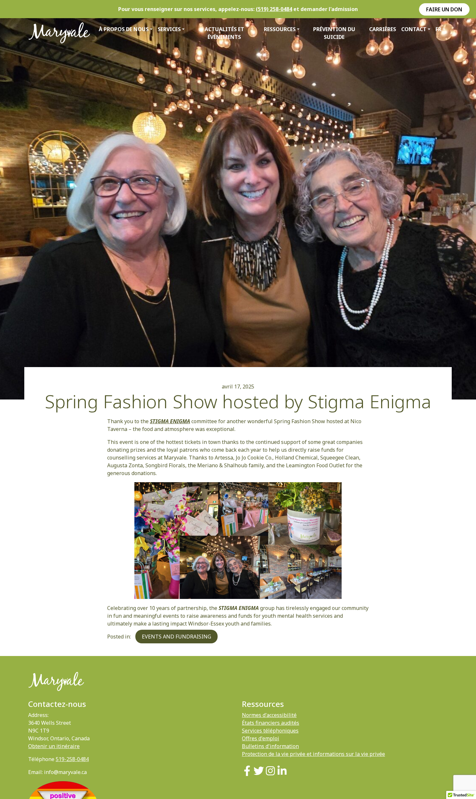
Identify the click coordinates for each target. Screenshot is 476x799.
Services (169, 29)
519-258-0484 (72, 759)
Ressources (280, 29)
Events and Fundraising (176, 636)
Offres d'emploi (260, 738)
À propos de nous (124, 29)
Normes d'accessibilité (269, 715)
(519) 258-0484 (274, 9)
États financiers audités (270, 722)
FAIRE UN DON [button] (444, 9)
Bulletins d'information (270, 746)
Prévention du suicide (334, 33)
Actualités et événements (224, 33)
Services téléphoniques (270, 730)
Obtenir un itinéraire (54, 746)
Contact (413, 29)
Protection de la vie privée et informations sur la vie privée (313, 753)
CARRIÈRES (382, 29)
